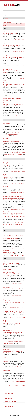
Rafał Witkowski (6, 123)
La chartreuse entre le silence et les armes (12, 187)
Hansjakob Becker (7, 234)
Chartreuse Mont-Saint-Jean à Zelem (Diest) (12, 57)
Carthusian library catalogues (9, 124)
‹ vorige (12, 384)
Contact (6, 396)
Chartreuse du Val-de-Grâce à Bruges (11, 45)
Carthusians (5, 361)
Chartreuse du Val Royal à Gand (10, 33)
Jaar (10, 22)
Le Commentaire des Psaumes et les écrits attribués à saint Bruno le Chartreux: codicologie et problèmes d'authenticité (13, 198)
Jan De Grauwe (6, 31)
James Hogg (5, 162)
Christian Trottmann (7, 211)
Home (6, 390)
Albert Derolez (6, 102)
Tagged (4, 41)
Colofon (6, 403)
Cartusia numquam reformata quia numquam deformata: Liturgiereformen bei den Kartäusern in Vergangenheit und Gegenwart (13, 237)
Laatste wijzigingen (9, 406)
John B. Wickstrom (7, 360)
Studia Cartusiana (8, 398)
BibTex (20, 39)
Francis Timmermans (7, 55)
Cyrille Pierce (6, 250)
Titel (7, 22)
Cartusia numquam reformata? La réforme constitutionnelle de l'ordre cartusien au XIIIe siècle (13, 141)
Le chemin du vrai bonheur (9, 252)
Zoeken (6, 18)
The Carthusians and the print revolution (12, 289)
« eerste (7, 384)
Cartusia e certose (7, 372)
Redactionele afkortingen (10, 401)
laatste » (23, 385)
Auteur (4, 22)
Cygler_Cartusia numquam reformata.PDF (13, 154)
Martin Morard (6, 195)
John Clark (5, 174)
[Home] (11, 5)
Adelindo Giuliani (6, 370)
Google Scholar (16, 39)
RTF (23, 39)
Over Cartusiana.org (9, 393)
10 (11, 385)
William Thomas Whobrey (8, 272)
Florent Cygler (6, 83)
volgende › (17, 385)
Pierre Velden (6, 186)
